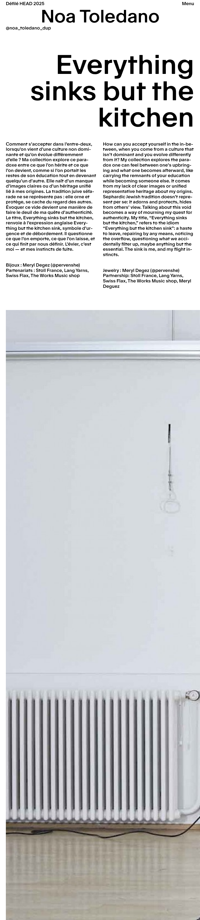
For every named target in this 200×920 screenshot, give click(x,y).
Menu (188, 3)
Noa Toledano (100, 16)
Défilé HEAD (25, 3)
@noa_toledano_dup (28, 28)
